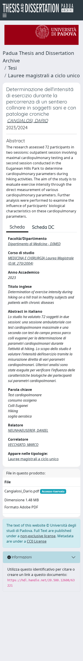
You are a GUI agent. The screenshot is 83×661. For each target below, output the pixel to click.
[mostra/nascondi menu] (5, 15)
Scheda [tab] (17, 227)
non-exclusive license (38, 536)
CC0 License (36, 541)
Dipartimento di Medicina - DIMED (34, 243)
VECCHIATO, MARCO (23, 444)
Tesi (12, 67)
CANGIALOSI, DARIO (27, 120)
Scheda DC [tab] (43, 227)
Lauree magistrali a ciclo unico (44, 75)
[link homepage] (40, 8)
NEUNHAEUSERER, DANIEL (28, 430)
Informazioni (21, 557)
